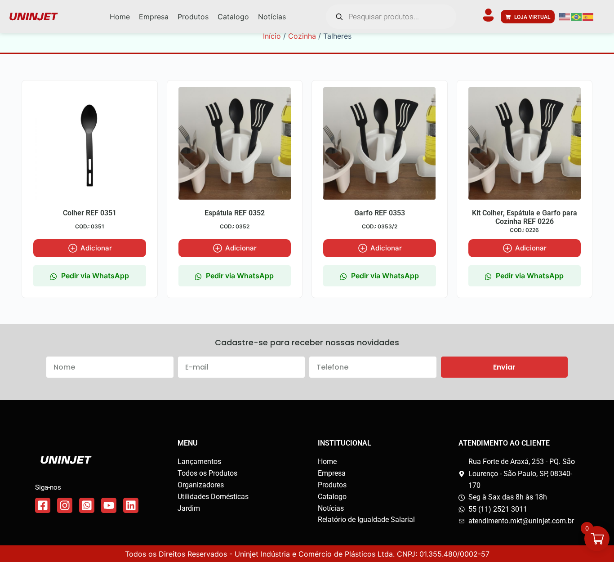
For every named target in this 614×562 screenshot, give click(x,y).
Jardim (189, 508)
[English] (565, 16)
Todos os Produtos (207, 473)
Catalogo (332, 496)
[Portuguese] (577, 16)
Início (272, 35)
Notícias (331, 508)
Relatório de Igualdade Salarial (366, 519)
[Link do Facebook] (42, 505)
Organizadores (201, 485)
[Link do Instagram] (64, 505)
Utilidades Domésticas (213, 496)
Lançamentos (199, 461)
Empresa (332, 473)
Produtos (332, 485)
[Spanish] (588, 16)
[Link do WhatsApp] (86, 505)
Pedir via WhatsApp (95, 275)
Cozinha (302, 35)
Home (327, 461)
